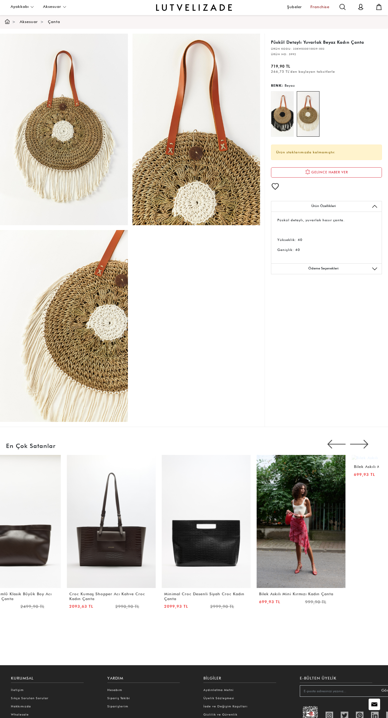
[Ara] (342, 6)
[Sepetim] (379, 6)
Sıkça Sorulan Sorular (29, 698)
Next (359, 444)
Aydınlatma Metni (218, 690)
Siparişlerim (117, 706)
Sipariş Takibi (118, 698)
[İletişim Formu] (374, 704)
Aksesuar (53, 6)
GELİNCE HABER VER (329, 172)
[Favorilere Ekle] (275, 186)
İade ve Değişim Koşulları (225, 706)
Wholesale (20, 714)
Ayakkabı (20, 6)
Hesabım (114, 690)
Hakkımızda (21, 706)
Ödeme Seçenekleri (323, 268)
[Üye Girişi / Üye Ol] (361, 6)
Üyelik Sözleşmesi (218, 698)
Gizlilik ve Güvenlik (220, 714)
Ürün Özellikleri (323, 206)
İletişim (17, 690)
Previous (336, 444)
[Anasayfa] (7, 21)
